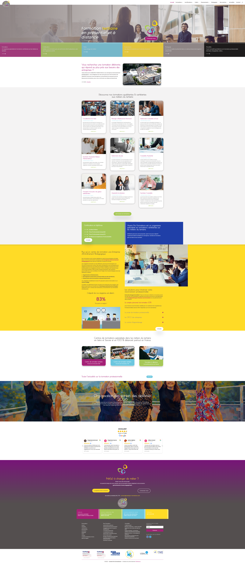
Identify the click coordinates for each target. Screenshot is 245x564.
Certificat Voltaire (93, 229)
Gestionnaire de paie (117, 155)
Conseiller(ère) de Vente (89, 118)
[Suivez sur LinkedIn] (150, 537)
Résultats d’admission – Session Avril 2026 (133, 526)
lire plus (93, 131)
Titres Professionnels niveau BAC (97, 232)
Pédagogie (214, 2)
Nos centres (223, 2)
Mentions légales (85, 538)
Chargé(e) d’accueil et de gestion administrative (110, 529)
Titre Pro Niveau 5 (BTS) (117, 157)
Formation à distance (151, 362)
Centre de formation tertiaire (94, 362)
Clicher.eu (137, 561)
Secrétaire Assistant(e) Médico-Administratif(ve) (109, 538)
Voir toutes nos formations (123, 214)
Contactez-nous (151, 38)
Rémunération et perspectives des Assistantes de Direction (132, 536)
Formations (179, 2)
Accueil (172, 2)
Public (196, 2)
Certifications (188, 2)
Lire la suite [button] (86, 451)
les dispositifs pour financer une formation (139, 298)
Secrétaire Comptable (146, 193)
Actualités (231, 2)
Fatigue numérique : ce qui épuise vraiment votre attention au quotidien (132, 531)
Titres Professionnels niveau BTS (97, 234)
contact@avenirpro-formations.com (130, 495)
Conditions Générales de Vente (88, 536)
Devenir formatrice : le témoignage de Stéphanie (122, 401)
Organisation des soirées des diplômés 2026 (132, 529)
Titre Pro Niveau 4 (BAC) (88, 120)
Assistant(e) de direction (118, 193)
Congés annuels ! (128, 525)
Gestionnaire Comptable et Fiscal (149, 118)
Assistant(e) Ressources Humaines (110, 526)
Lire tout (149, 376)
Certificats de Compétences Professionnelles (100, 236)
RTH (99, 281)
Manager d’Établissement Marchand (121, 118)
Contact (238, 2)
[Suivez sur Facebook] (147, 537)
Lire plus (88, 82)
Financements (204, 2)
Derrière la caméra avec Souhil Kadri (132, 538)
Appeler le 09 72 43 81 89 (101, 490)
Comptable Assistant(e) (146, 155)
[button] (83, 446)
